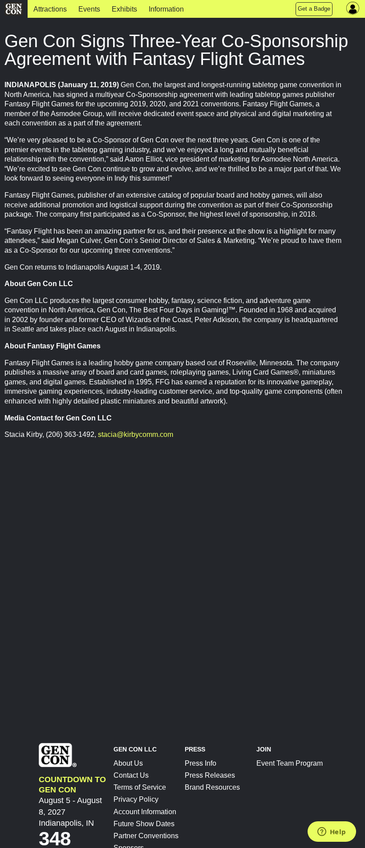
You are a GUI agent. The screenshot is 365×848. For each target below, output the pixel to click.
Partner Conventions (146, 836)
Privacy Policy (136, 799)
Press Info (200, 763)
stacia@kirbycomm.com (135, 434)
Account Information (145, 812)
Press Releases (210, 775)
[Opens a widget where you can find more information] (331, 832)
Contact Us (131, 775)
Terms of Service (140, 787)
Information (166, 9)
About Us (128, 763)
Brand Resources (212, 787)
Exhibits (124, 9)
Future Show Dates (144, 824)
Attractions (50, 9)
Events (89, 9)
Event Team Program (289, 763)
